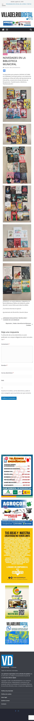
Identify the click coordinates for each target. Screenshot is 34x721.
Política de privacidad (7, 691)
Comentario (5, 344)
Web (2, 380)
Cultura (5, 54)
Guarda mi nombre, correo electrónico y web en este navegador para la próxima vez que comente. (16, 392)
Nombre (4, 365)
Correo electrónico (7, 373)
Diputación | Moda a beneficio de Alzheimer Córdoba (18, 324)
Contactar (13, 667)
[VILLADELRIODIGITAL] (3, 29)
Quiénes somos (5, 700)
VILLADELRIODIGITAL (15, 67)
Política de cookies (6, 694)
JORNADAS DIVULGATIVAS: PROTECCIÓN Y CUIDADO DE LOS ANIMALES (15, 319)
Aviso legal (4, 697)
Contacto (3, 704)
